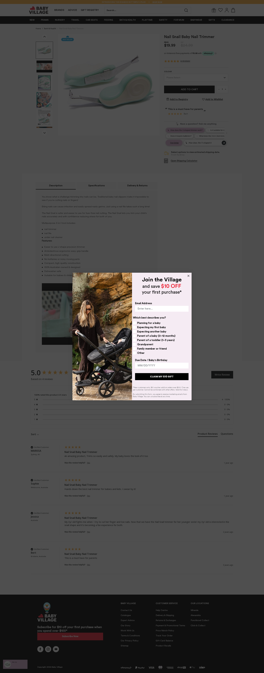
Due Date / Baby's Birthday (151, 360)
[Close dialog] (188, 276)
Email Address (143, 303)
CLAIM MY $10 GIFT (162, 376)
